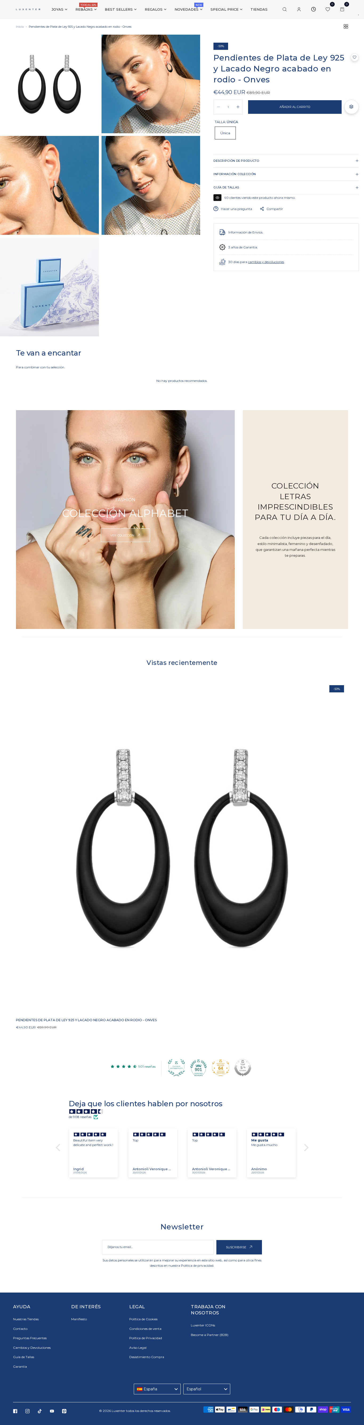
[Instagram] (27, 1411)
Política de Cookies (143, 1319)
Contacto (20, 1329)
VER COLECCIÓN (122, 535)
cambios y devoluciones (266, 262)
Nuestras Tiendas (26, 1319)
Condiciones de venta (145, 1329)
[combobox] (157, 1389)
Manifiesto (79, 1319)
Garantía (20, 1367)
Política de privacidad (197, 1265)
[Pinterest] (64, 1411)
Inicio (20, 27)
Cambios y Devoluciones (32, 1348)
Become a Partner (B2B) (209, 1335)
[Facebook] (15, 1411)
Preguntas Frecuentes (30, 1338)
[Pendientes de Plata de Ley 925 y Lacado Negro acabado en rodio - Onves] (182, 847)
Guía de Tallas (23, 1357)
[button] (355, 57)
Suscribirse (236, 1247)
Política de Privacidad (145, 1338)
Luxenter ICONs (203, 1325)
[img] (185, 1112)
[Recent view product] (313, 9)
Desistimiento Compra (146, 1357)
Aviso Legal (138, 1348)
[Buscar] (284, 9)
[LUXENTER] (28, 9)
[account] (299, 9)
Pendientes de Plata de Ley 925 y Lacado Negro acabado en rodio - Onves (86, 1020)
